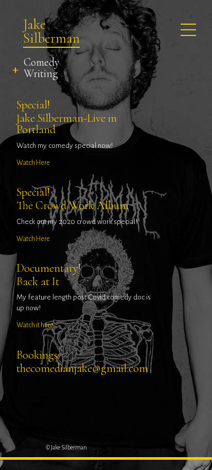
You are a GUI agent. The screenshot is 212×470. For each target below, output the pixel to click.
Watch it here (35, 325)
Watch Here (33, 162)
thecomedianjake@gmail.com (82, 368)
